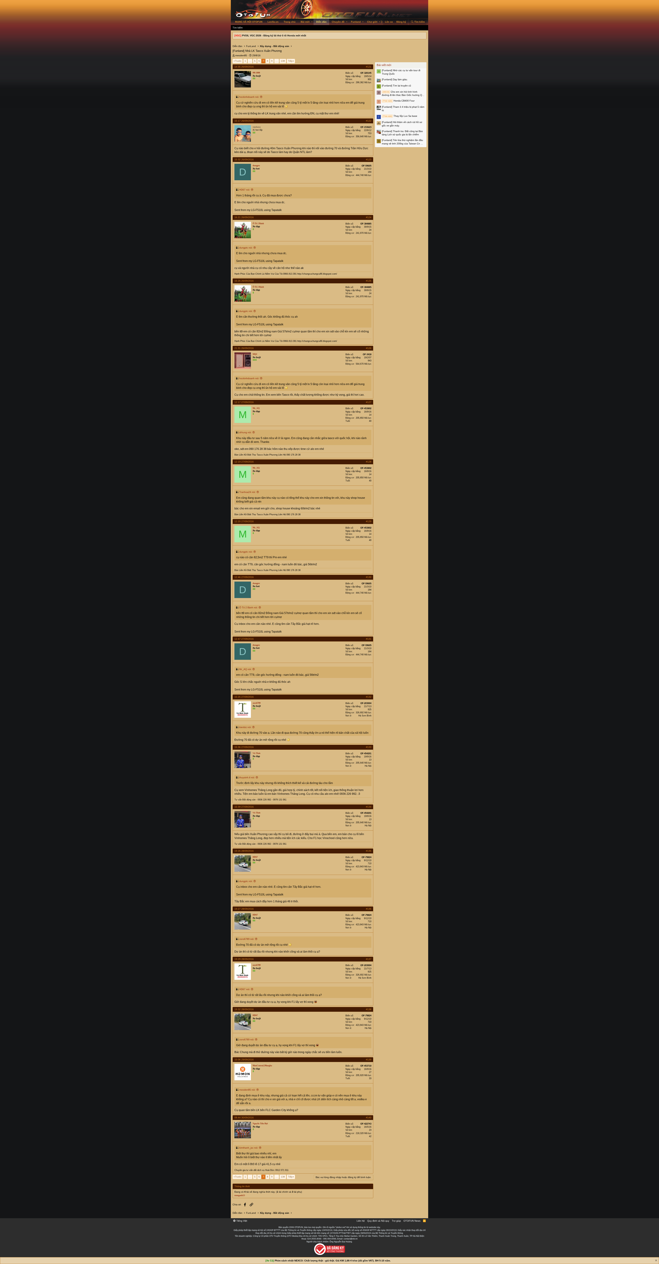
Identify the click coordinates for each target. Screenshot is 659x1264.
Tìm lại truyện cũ (396, 85)
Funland (356, 21)
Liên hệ (361, 1220)
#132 (368, 696)
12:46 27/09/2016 (244, 577)
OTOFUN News (411, 1220)
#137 (368, 959)
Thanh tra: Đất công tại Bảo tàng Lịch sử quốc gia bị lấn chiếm (402, 133)
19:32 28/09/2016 (244, 1009)
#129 (368, 521)
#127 (368, 402)
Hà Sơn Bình (364, 715)
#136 (368, 908)
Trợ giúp (396, 1220)
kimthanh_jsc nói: (248, 1147)
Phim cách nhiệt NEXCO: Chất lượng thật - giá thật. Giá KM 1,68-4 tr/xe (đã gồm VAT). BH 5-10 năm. (333, 1260)
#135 (368, 850)
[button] (312, 22)
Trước (238, 61)
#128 (368, 461)
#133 (368, 747)
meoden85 (241, 55)
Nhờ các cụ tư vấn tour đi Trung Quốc (401, 72)
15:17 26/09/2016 (244, 120)
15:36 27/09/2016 (244, 747)
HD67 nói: (244, 189)
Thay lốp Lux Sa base (400, 116)
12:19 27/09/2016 (244, 461)
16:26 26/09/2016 (244, 280)
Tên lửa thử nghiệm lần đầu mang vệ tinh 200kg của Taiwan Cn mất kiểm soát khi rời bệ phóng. (403, 142)
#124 (368, 217)
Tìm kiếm (238, 27)
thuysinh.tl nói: (247, 777)
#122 (368, 120)
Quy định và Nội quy (378, 1220)
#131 (368, 638)
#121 (368, 66)
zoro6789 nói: (246, 939)
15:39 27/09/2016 (244, 806)
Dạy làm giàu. (395, 79)
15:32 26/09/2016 (244, 159)
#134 (368, 806)
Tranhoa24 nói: (247, 492)
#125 (368, 280)
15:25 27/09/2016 (244, 696)
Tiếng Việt (241, 1220)
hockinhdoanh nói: (249, 97)
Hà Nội (368, 766)
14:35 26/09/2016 (244, 66)
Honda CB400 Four (399, 100)
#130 (368, 577)
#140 (368, 1117)
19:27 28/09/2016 (244, 908)
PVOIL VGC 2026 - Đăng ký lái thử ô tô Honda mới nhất (274, 35)
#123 (368, 159)
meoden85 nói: (247, 1089)
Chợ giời (372, 21)
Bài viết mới (384, 65)
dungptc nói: (246, 247)
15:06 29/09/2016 (244, 1059)
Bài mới (305, 21)
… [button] (250, 61)
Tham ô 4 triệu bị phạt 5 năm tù (403, 108)
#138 (368, 1009)
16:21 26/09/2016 (244, 217)
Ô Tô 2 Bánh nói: (248, 607)
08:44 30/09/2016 (244, 1117)
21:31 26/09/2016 (244, 348)
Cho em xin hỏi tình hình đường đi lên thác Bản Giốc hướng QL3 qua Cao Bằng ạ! (403, 93)
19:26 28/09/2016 (244, 850)
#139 (368, 1059)
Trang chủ (290, 21)
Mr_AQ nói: (245, 669)
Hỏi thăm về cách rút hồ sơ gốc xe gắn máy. (402, 124)
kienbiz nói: (245, 727)
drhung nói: (245, 432)
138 (283, 61)
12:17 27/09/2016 (244, 402)
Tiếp (290, 61)
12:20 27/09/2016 (244, 521)
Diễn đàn (321, 21)
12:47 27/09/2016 (244, 638)
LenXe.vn (273, 21)
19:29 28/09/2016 (244, 959)
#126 (368, 348)
